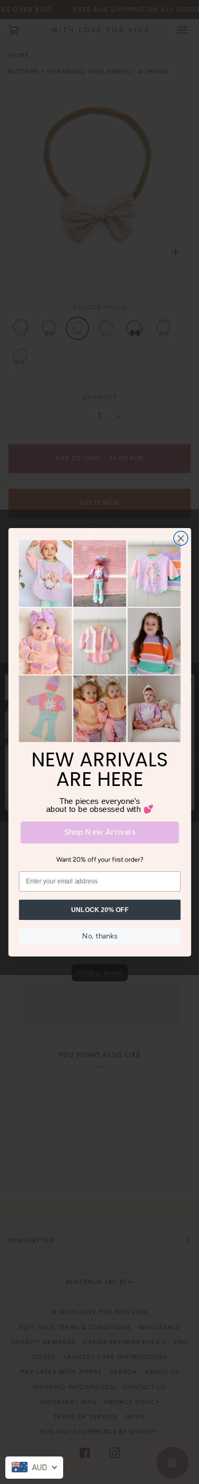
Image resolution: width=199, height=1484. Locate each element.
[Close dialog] (181, 538)
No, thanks (99, 936)
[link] (99, 641)
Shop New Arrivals (99, 831)
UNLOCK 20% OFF (99, 909)
